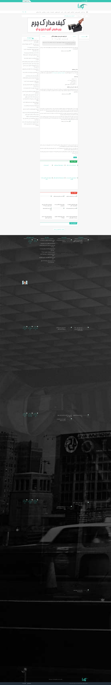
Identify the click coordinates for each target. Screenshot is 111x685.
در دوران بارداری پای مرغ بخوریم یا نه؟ (33, 47)
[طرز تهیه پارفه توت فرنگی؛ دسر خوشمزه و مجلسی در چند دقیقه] (59, 220)
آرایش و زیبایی (77, 12)
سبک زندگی (83, 12)
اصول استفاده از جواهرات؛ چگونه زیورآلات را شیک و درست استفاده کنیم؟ (77, 504)
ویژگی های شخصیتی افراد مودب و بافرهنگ (32, 116)
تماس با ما (84, 1)
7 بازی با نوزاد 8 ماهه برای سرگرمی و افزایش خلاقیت (31, 95)
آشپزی (69, 12)
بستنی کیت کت (54, 72)
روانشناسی (43, 12)
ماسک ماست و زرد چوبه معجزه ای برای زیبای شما (31, 52)
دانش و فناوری (57, 12)
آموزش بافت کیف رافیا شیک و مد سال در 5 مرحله (61, 419)
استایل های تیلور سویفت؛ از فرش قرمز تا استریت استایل (47, 217)
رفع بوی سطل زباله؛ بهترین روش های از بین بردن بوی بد (30, 112)
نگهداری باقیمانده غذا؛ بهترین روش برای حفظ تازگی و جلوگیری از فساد (77, 241)
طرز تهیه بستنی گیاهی (61, 72)
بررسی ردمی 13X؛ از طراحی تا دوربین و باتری (32, 114)
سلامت (65, 12)
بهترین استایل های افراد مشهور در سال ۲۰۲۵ (59, 217)
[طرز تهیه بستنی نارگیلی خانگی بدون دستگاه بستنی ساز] (46, 220)
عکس (62, 12)
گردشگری (72, 12)
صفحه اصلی (29, 683)
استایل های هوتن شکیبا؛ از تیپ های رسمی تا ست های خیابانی (71, 217)
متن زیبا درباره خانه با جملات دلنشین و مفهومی (32, 97)
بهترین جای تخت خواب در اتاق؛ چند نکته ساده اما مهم (31, 63)
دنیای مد (48, 12)
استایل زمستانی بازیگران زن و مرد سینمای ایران (59, 205)
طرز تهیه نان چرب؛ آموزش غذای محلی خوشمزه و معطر (30, 61)
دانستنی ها (52, 12)
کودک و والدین (38, 12)
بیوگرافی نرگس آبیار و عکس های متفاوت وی (32, 76)
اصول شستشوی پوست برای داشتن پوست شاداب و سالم (30, 122)
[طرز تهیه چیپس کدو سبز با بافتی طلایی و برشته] (72, 220)
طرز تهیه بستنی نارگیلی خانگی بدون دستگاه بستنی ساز (47, 265)
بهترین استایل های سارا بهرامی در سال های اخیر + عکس (72, 205)
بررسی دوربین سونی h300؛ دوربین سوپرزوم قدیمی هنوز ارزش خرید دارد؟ (78, 329)
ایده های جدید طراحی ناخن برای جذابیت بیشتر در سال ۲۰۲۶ (47, 205)
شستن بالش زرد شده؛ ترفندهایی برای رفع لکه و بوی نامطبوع (61, 328)
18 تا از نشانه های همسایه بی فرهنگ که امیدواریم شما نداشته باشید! (61, 508)
